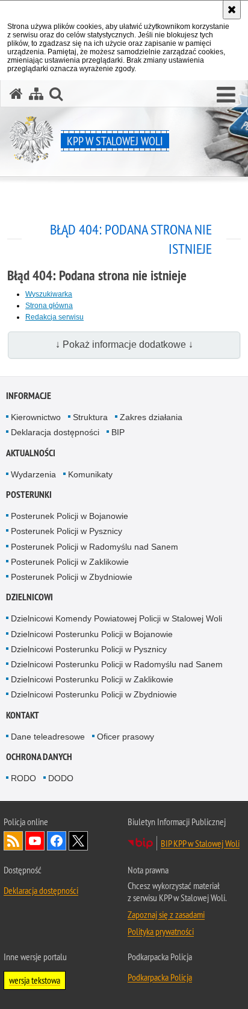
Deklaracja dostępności (55, 432)
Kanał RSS (13, 840)
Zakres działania (151, 417)
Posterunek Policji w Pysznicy (66, 531)
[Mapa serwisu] (36, 93)
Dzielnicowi (29, 597)
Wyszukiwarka (48, 294)
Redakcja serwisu (54, 317)
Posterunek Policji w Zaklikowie (70, 562)
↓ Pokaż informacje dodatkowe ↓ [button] (124, 344)
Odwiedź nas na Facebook (56, 840)
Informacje (28, 395)
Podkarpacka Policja (160, 977)
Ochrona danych (39, 756)
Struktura (90, 417)
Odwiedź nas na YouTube (35, 840)
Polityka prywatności (161, 931)
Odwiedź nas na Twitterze (78, 840)
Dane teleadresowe (48, 736)
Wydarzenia (33, 474)
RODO (23, 778)
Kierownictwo (36, 417)
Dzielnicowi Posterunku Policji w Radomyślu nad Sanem (117, 664)
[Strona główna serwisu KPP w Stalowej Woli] (16, 93)
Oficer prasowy (125, 736)
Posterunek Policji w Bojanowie (69, 516)
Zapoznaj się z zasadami (166, 914)
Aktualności (30, 453)
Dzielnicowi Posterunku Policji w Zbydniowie (94, 694)
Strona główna (49, 305)
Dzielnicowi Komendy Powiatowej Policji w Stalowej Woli (116, 618)
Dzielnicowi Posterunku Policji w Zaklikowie (92, 679)
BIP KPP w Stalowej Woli (200, 843)
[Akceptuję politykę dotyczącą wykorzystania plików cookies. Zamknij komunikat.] (232, 9)
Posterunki (29, 494)
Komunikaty (90, 474)
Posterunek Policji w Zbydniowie (71, 577)
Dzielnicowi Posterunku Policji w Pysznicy (89, 649)
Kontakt (22, 715)
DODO (60, 778)
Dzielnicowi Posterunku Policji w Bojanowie (92, 634)
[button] (226, 95)
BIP (118, 432)
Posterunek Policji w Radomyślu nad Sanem (94, 547)
